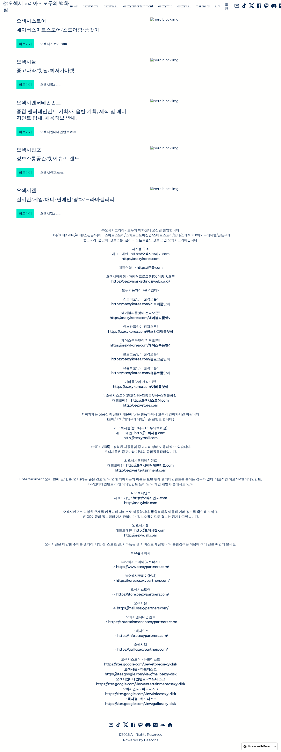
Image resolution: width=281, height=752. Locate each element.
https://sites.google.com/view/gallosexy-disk (140, 704)
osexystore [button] (90, 6)
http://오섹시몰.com (149, 433)
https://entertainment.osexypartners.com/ (142, 622)
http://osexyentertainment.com (140, 470)
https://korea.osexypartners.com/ (143, 581)
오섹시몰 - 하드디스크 (140, 669)
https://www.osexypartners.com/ (142, 567)
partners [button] (203, 6)
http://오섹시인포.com (150, 498)
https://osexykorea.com (140, 259)
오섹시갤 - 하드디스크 (140, 699)
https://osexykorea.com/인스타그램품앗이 (140, 332)
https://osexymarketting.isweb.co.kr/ (140, 281)
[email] (236, 6)
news (74, 6)
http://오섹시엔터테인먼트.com (150, 465)
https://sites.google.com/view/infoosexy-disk (140, 694)
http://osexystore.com (140, 405)
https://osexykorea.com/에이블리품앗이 (141, 318)
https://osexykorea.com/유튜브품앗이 (140, 373)
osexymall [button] (110, 6)
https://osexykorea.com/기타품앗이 (140, 387)
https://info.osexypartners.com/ (142, 636)
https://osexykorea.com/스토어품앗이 (140, 304)
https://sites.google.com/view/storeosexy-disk (140, 664)
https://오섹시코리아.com (150, 254)
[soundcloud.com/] (162, 725)
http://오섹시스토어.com (150, 400)
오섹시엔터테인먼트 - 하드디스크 (140, 679)
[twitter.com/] (251, 6)
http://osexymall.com (140, 438)
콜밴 (226, 6)
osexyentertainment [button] (138, 6)
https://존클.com (150, 268)
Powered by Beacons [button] (140, 740)
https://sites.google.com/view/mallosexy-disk (140, 674)
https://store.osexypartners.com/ (142, 594)
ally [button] (217, 6)
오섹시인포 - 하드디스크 (140, 689)
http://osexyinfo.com (140, 503)
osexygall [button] (184, 6)
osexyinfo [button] (165, 6)
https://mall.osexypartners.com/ (142, 608)
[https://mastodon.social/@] (266, 6)
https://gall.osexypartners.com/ (142, 649)
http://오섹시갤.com (149, 530)
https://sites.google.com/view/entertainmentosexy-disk (140, 684)
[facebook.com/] (259, 6)
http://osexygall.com (140, 535)
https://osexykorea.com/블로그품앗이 (140, 359)
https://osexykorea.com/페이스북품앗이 (141, 345)
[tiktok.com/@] (244, 6)
